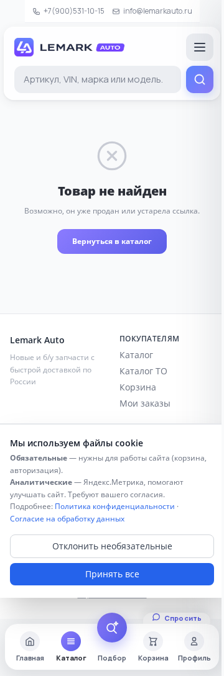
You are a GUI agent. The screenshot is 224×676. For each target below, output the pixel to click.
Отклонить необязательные (112, 546)
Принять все (112, 574)
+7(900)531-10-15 (74, 11)
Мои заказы (144, 403)
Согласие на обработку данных (67, 518)
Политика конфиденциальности (115, 506)
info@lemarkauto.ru (157, 11)
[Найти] (199, 79)
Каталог (136, 355)
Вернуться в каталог (112, 241)
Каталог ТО (143, 371)
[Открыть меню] (199, 47)
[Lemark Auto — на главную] (69, 47)
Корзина (137, 387)
